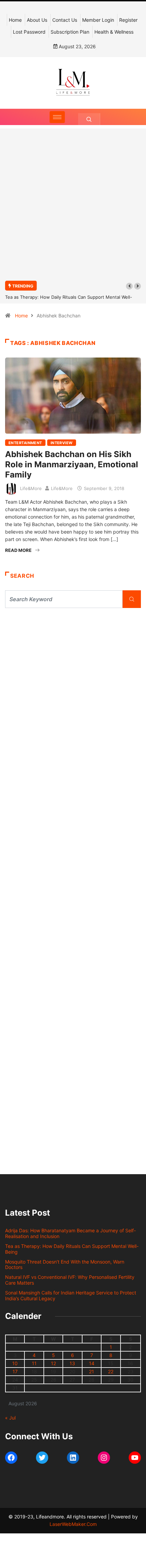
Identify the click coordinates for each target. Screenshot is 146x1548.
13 (72, 1363)
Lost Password (29, 32)
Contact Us (64, 20)
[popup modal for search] (89, 119)
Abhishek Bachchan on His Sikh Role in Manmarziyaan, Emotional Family (71, 464)
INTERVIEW (62, 442)
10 (15, 1363)
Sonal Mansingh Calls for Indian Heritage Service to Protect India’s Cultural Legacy (70, 1295)
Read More (18, 550)
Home (15, 20)
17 (15, 1371)
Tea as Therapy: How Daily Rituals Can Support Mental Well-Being (72, 1249)
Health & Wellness (113, 32)
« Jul (10, 1418)
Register (128, 20)
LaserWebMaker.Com (73, 1524)
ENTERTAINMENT (25, 442)
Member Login (98, 20)
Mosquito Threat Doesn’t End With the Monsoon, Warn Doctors (64, 1264)
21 (91, 1371)
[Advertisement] (73, 208)
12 (53, 1363)
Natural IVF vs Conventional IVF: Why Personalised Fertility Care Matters (69, 1280)
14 (91, 1363)
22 (110, 1371)
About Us (37, 20)
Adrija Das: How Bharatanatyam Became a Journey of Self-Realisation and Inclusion (70, 1233)
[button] (129, 286)
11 (34, 1363)
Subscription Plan (70, 32)
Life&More (31, 488)
